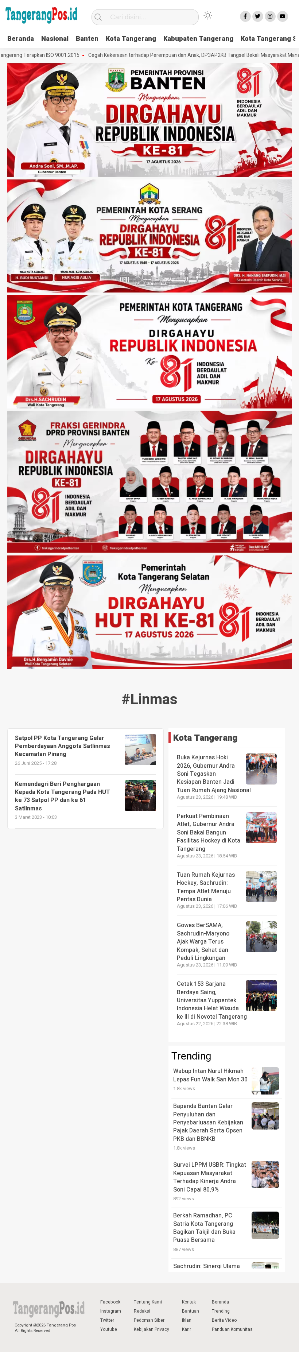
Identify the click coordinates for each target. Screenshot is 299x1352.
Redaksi (142, 1311)
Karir (186, 1329)
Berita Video (224, 1320)
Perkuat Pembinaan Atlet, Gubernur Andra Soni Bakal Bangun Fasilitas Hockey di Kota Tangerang (208, 832)
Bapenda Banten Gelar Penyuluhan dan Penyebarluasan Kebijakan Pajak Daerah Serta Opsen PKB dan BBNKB (208, 1122)
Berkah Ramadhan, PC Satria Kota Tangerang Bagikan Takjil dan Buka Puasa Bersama (204, 1227)
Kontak (189, 1302)
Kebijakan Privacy (151, 1329)
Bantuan (190, 1311)
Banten (87, 39)
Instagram (110, 1311)
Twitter (107, 1320)
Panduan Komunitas (232, 1329)
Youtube (108, 1329)
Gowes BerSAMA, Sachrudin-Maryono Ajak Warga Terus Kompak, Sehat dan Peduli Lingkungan (203, 941)
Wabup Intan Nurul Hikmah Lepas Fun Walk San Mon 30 (210, 1075)
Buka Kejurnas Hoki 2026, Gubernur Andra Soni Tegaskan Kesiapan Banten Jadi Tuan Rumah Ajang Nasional (214, 774)
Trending (221, 1311)
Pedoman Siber (149, 1320)
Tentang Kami (148, 1302)
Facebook (110, 1302)
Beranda (20, 39)
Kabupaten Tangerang (198, 39)
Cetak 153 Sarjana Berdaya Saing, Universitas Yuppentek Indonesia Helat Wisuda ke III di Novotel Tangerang (212, 1000)
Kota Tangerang (131, 39)
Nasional (55, 39)
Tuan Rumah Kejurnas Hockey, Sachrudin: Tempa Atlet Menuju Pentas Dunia (206, 887)
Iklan (186, 1320)
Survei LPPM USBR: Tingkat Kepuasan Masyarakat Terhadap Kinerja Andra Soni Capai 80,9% (209, 1177)
